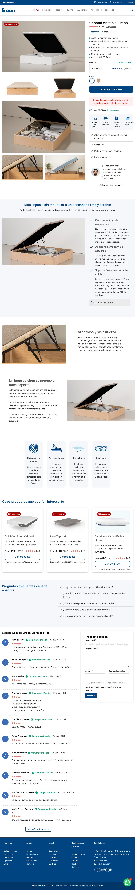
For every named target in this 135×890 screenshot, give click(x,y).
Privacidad (53, 861)
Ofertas (35, 10)
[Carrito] (131, 10)
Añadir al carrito (111, 89)
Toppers (60, 10)
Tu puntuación (91, 640)
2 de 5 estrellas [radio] (91, 644)
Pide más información (110, 185)
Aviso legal (53, 857)
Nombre (89, 671)
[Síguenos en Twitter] (105, 870)
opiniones (111, 27)
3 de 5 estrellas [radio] (99, 644)
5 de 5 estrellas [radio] (122, 644)
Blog (6, 864)
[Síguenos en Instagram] (101, 870)
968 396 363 (101, 861)
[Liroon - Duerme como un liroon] (9, 10)
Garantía (30, 857)
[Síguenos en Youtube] (110, 870)
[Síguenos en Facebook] (96, 870)
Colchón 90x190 (78, 854)
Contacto (30, 864)
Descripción (108, 31)
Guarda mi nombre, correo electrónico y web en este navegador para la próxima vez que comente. (106, 686)
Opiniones (109, 10)
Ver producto (22, 556)
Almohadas (82, 10)
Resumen (95, 31)
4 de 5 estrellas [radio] (109, 644)
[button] (127, 882)
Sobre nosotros (10, 851)
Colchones (47, 10)
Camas (70, 10)
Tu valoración (91, 649)
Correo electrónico (117, 671)
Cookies (52, 864)
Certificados (31, 861)
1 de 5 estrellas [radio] (85, 644)
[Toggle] (91, 135)
